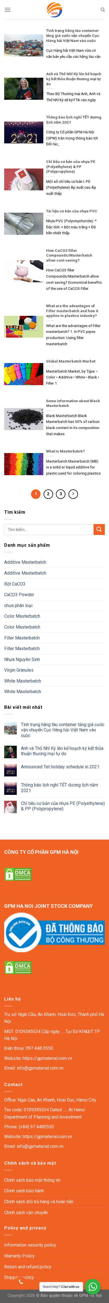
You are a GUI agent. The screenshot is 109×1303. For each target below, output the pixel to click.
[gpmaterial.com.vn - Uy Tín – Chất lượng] (54, 10)
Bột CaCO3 (14, 584)
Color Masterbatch (22, 616)
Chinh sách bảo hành (24, 1190)
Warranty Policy (19, 1256)
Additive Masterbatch (25, 562)
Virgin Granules (19, 670)
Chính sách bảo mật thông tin (32, 1180)
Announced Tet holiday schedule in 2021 (60, 766)
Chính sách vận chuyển (26, 1212)
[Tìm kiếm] (103, 9)
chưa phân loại (18, 605)
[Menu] (7, 9)
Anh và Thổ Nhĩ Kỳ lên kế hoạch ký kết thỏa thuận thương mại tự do (62, 751)
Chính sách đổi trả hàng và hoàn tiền (39, 1201)
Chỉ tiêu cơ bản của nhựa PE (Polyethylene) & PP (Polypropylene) (63, 806)
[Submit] (99, 529)
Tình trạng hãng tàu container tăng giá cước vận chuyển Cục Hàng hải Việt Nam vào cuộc (62, 730)
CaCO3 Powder (19, 594)
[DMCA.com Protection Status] (18, 873)
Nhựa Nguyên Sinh (22, 659)
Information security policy (30, 1245)
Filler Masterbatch (22, 638)
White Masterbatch (22, 681)
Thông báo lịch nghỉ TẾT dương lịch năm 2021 (59, 787)
